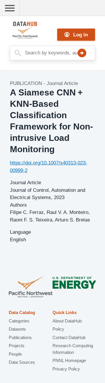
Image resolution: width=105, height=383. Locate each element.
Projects (16, 345)
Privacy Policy (66, 368)
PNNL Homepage (69, 360)
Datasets (17, 329)
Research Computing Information (72, 349)
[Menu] (10, 8)
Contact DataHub (68, 337)
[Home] (39, 30)
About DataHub (67, 320)
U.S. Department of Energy (74, 288)
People (15, 354)
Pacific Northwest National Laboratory (30, 288)
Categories (19, 320)
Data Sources (22, 362)
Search (82, 53)
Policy (58, 329)
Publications (20, 337)
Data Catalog (22, 312)
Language (20, 232)
